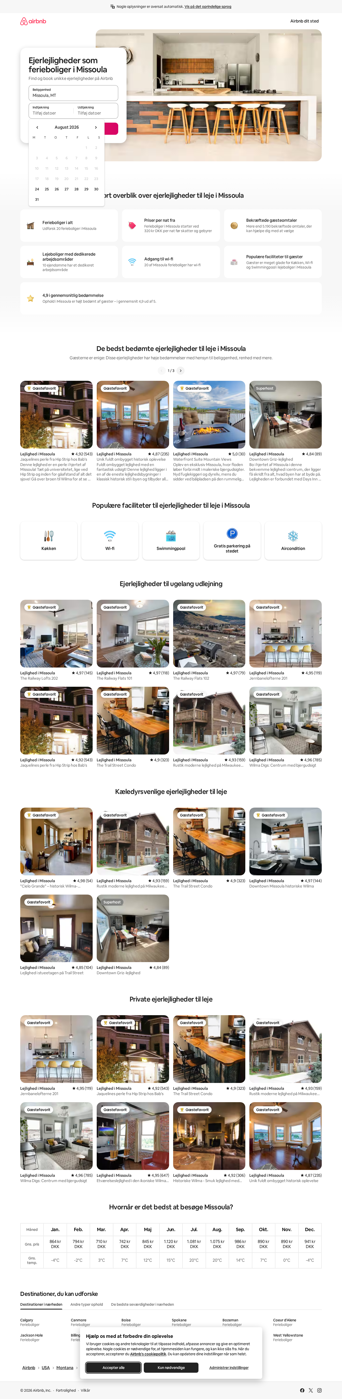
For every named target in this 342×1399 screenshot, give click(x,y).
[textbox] (51, 113)
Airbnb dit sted (304, 21)
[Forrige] (162, 371)
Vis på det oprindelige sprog (208, 6)
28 (76, 189)
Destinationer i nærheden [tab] (41, 1304)
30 (96, 189)
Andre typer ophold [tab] (86, 1304)
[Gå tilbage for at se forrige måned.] (37, 127)
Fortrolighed (66, 1390)
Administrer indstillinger (228, 1367)
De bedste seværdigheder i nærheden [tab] (142, 1304)
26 (57, 189)
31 (37, 199)
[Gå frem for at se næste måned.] (95, 127)
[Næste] (180, 371)
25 (47, 189)
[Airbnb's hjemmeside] (33, 21)
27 (67, 189)
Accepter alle (113, 1367)
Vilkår (85, 1390)
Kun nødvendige (171, 1367)
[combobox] (73, 95)
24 (37, 189)
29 (86, 189)
